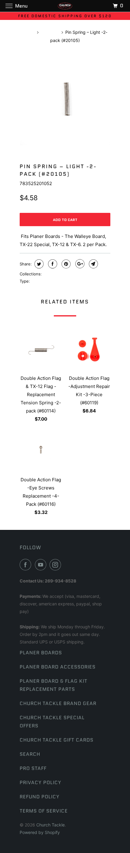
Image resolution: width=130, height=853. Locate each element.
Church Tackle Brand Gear (58, 703)
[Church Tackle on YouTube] (42, 564)
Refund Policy (40, 796)
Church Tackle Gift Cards (56, 739)
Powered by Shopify (40, 832)
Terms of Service (44, 810)
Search (30, 754)
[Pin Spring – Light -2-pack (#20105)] (65, 100)
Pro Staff (33, 768)
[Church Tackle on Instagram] (56, 564)
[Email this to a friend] (92, 263)
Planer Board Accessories (58, 666)
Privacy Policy (40, 782)
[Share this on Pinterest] (65, 263)
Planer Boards (41, 652)
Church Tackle (50, 824)
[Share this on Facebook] (52, 263)
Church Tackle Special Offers (52, 721)
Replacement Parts (49, 281)
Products (50, 32)
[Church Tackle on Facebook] (27, 564)
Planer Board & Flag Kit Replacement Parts (53, 685)
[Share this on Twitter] (38, 263)
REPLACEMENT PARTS (64, 273)
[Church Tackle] (65, 6)
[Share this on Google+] (79, 263)
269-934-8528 (60, 580)
